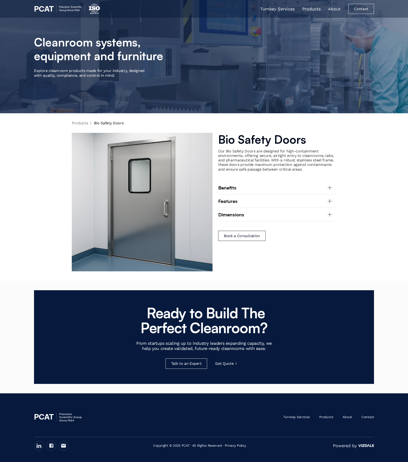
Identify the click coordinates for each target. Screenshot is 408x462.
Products (80, 123)
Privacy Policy (235, 445)
